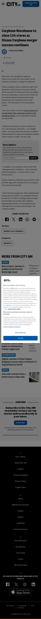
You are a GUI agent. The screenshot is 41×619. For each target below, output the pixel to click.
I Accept (20, 338)
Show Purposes (20, 332)
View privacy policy (14, 309)
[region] (20, 309)
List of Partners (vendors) (11, 327)
